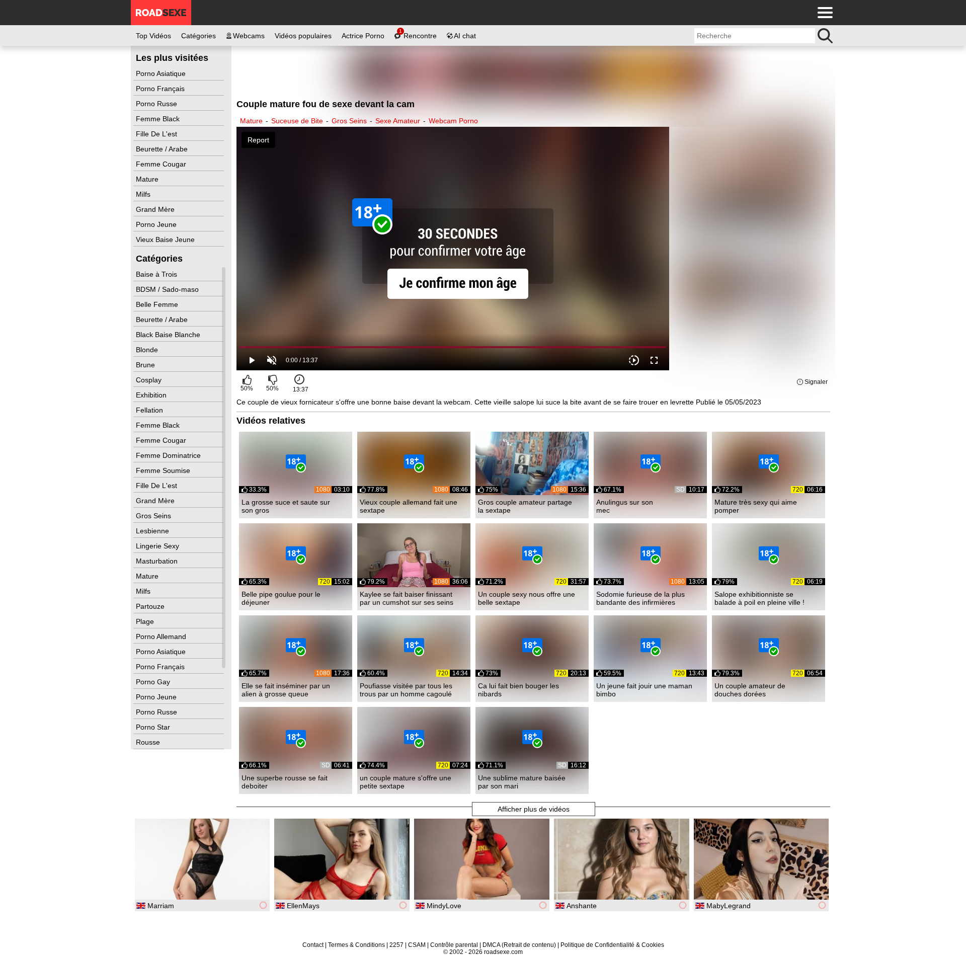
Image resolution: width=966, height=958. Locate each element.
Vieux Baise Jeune (166, 239)
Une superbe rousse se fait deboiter (285, 782)
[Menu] (822, 12)
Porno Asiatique (162, 73)
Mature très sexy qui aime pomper (755, 506)
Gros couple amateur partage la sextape (525, 506)
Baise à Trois (157, 274)
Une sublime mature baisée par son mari (522, 782)
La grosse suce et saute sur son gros (286, 506)
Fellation (150, 410)
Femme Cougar (162, 164)
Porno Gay (154, 682)
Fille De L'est (157, 134)
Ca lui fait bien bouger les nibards (518, 690)
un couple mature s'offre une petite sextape (405, 782)
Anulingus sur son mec (624, 506)
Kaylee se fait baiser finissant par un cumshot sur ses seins (406, 598)
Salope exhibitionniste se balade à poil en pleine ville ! (759, 598)
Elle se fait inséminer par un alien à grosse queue (286, 690)
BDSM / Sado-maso (168, 289)
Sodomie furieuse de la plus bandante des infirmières (640, 598)
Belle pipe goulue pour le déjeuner (281, 598)
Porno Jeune (157, 224)
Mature (148, 179)
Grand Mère (156, 209)
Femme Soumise (164, 470)
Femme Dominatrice (169, 455)
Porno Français (161, 89)
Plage (146, 621)
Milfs (144, 194)
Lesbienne (153, 531)
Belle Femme (158, 304)
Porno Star (154, 727)
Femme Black (159, 119)
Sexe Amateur (397, 121)
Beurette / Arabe (163, 149)
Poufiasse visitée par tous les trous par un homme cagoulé (406, 690)
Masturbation (158, 561)
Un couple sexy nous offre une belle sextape (526, 598)
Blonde (148, 350)
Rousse (149, 742)
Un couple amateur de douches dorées (749, 690)
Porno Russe (157, 104)
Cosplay (150, 380)
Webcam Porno (453, 121)
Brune (146, 365)
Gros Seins (154, 516)
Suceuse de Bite (297, 121)
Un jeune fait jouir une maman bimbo (644, 690)
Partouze (151, 606)
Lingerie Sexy (158, 546)
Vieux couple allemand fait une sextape (408, 506)
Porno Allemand (162, 636)
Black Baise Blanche (169, 335)
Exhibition (152, 395)
